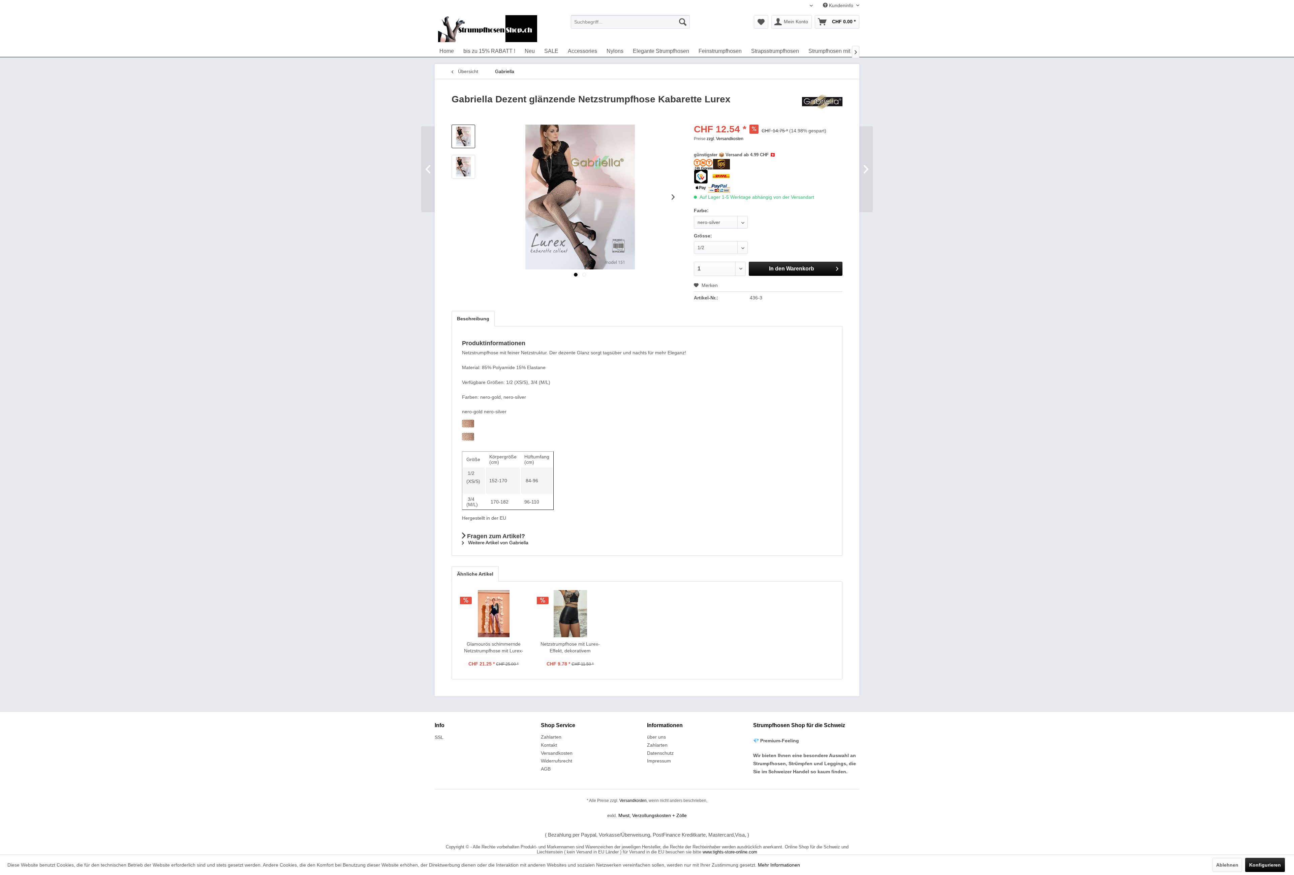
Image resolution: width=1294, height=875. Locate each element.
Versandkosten (557, 753)
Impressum (659, 761)
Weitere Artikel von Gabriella (497, 542)
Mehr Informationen (779, 865)
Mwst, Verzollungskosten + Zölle (652, 815)
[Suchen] (683, 22)
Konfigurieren (1265, 865)
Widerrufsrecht (556, 761)
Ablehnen (1227, 865)
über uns (656, 737)
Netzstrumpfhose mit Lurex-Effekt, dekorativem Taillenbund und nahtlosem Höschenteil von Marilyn (570, 647)
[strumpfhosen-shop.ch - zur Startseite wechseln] (487, 28)
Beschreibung (473, 318)
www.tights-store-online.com (730, 851)
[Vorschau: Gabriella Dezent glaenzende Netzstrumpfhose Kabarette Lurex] (463, 136)
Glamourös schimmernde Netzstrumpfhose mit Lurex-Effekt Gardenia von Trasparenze (493, 647)
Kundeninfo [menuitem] (841, 5)
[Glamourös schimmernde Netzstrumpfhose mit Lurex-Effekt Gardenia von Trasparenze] (493, 613)
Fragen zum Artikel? (495, 536)
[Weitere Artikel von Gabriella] (822, 106)
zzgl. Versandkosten (725, 138)
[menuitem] (630, 22)
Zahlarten (551, 737)
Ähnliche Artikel (475, 574)
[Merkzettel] (761, 22)
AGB (546, 769)
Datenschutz (660, 753)
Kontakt (549, 745)
